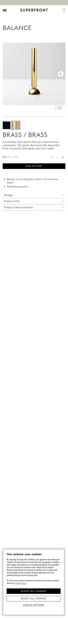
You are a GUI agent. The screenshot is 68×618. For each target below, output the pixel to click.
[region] (34, 582)
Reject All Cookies (33, 598)
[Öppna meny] (5, 10)
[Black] (6, 125)
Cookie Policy (21, 583)
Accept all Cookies (33, 591)
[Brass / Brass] (15, 125)
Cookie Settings (33, 604)
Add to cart (34, 166)
